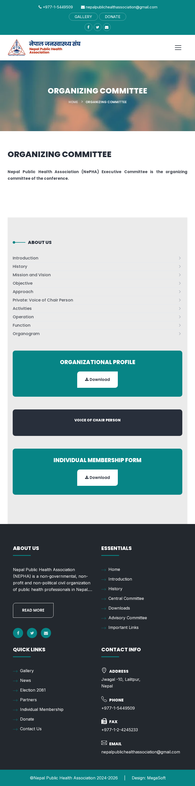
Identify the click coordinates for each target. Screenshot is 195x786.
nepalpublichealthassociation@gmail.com (121, 7)
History (20, 266)
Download (99, 379)
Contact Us (31, 728)
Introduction (25, 258)
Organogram (26, 334)
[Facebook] (18, 633)
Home (73, 102)
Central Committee (126, 598)
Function (21, 325)
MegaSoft (156, 777)
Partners (28, 699)
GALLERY (83, 16)
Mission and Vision (32, 275)
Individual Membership (41, 709)
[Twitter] (32, 633)
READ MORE (33, 610)
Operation (23, 317)
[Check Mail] (46, 633)
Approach (23, 292)
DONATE (112, 16)
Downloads (119, 608)
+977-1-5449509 (57, 7)
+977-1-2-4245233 (119, 729)
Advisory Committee (127, 617)
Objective (22, 283)
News (25, 680)
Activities (22, 308)
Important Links (123, 627)
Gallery (27, 670)
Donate (27, 719)
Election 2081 (33, 690)
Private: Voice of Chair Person (43, 300)
